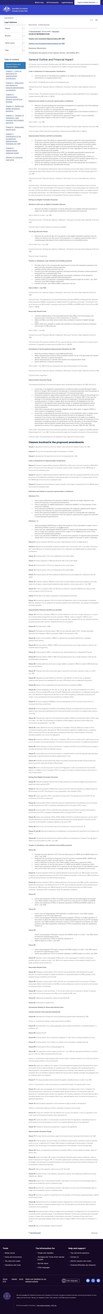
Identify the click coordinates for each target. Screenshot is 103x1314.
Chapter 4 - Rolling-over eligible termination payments (15, 108)
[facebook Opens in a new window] (88, 1280)
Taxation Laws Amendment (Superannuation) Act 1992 (47, 43)
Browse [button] (10, 37)
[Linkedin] (98, 1280)
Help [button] (9, 51)
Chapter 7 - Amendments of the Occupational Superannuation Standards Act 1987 (13, 139)
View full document (35, 31)
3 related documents (43, 24)
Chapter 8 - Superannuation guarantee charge (12, 150)
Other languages (72, 1280)
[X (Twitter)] (93, 1280)
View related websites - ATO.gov (47, 1305)
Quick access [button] (13, 44)
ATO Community (52, 2)
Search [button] (10, 30)
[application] (15, 39)
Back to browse (33, 24)
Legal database (10, 22)
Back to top (95, 1233)
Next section (55, 31)
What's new (39, 2)
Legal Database (67, 2)
